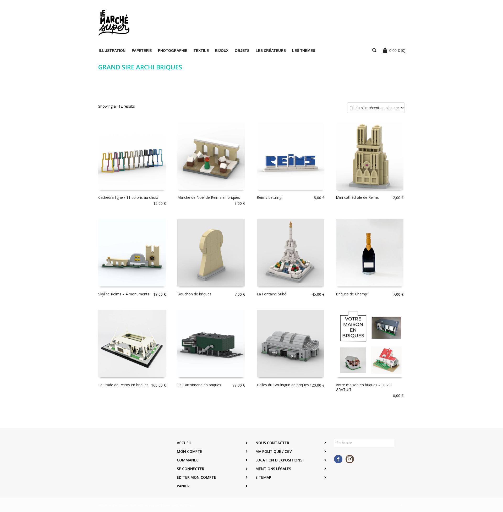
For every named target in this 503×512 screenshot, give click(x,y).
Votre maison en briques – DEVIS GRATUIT (364, 387)
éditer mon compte (196, 477)
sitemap (263, 477)
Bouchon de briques (194, 293)
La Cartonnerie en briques (199, 384)
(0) (397, 50)
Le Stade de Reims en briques (123, 384)
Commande (188, 460)
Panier (183, 485)
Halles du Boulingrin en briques (283, 384)
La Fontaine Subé (271, 293)
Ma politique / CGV (273, 451)
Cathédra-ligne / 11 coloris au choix (128, 197)
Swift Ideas (162, 505)
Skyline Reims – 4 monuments (123, 293)
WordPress (186, 505)
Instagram (350, 459)
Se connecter (190, 468)
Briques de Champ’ (352, 293)
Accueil (184, 442)
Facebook (338, 459)
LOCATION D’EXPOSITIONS (278, 460)
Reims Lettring (269, 197)
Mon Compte (189, 451)
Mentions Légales (273, 468)
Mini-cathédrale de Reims (357, 197)
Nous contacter (272, 442)
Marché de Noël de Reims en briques (208, 197)
